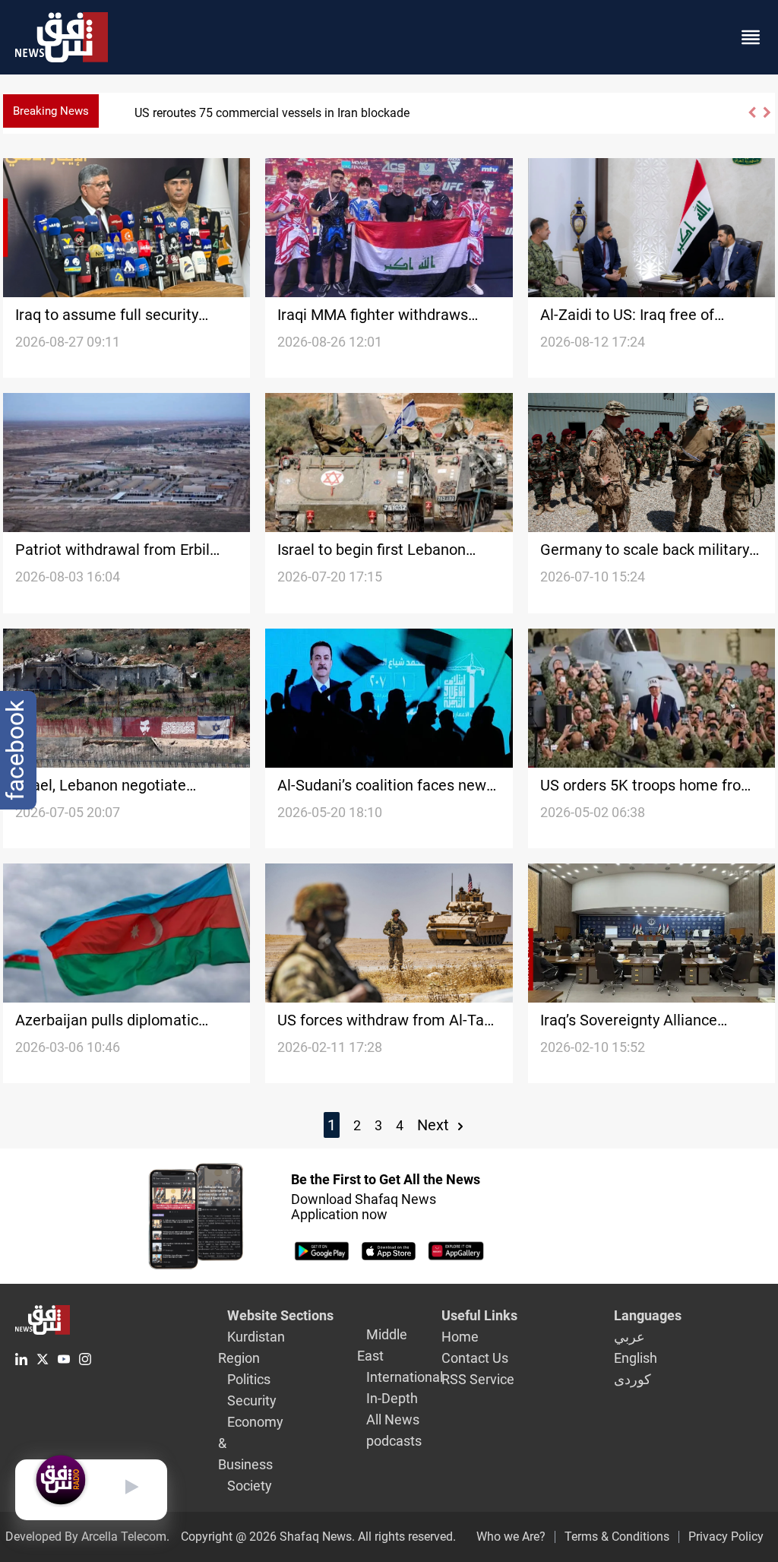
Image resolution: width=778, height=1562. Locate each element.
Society (249, 1486)
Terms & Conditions (617, 1536)
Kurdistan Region (251, 1347)
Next (435, 1125)
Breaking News (51, 111)
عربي (629, 1337)
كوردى (632, 1379)
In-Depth (392, 1398)
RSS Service (477, 1379)
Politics (248, 1379)
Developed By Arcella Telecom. (87, 1536)
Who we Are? (511, 1536)
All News (392, 1419)
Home (460, 1337)
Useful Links (479, 1315)
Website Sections (280, 1315)
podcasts (394, 1441)
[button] (751, 119)
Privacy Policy (726, 1536)
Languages (648, 1315)
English (635, 1358)
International (404, 1377)
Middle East (382, 1345)
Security (252, 1400)
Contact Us (474, 1358)
